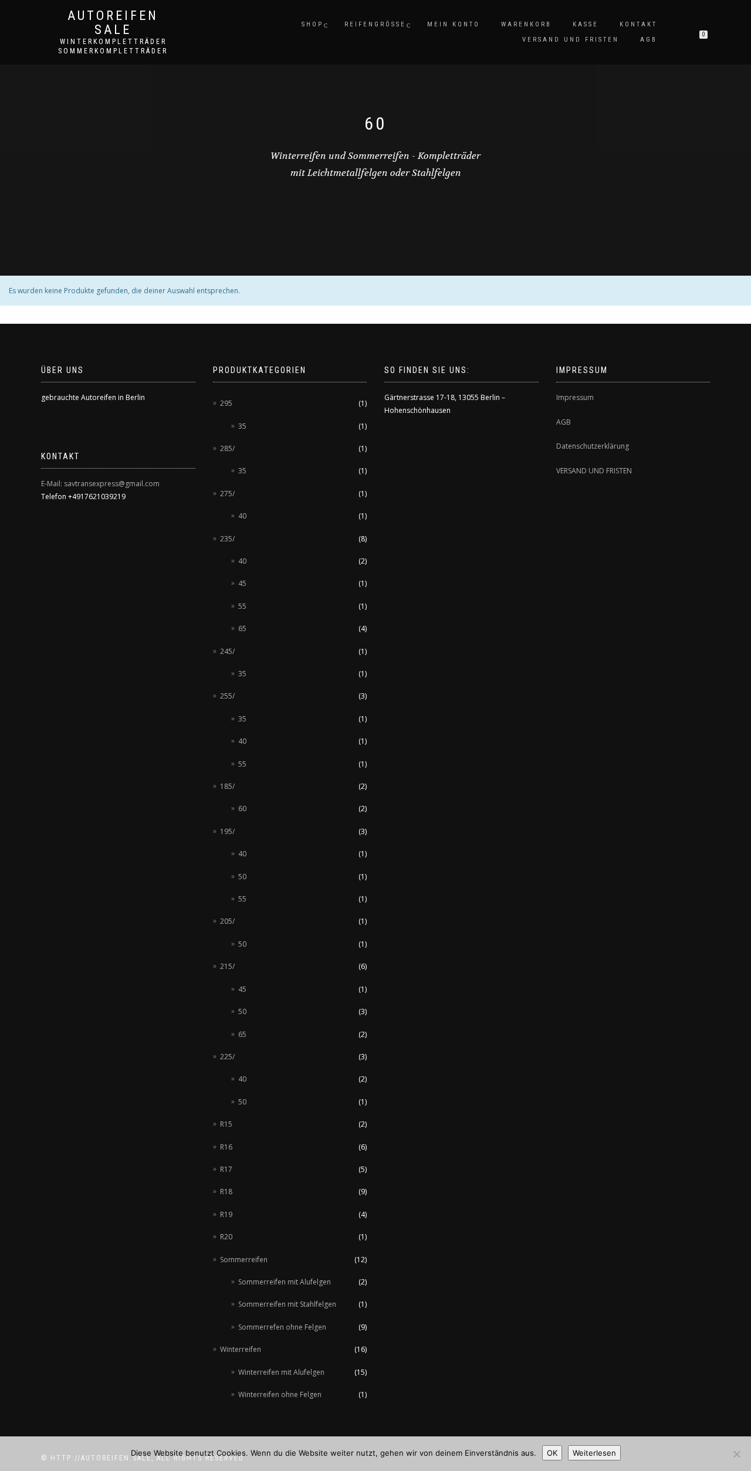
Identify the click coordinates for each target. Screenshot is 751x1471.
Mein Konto (453, 24)
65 (242, 628)
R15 (226, 1124)
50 (242, 877)
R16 (226, 1147)
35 (242, 426)
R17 (226, 1169)
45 (242, 583)
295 (226, 403)
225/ (227, 1057)
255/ (227, 696)
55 (242, 606)
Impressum (575, 397)
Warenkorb (526, 24)
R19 (226, 1214)
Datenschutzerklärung (592, 446)
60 (242, 809)
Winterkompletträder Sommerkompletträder (113, 46)
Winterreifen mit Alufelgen (281, 1372)
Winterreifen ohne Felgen (280, 1394)
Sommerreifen (244, 1260)
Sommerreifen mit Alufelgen (284, 1282)
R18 (226, 1192)
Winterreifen (240, 1349)
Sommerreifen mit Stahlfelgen (287, 1304)
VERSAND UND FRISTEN (594, 471)
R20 (226, 1237)
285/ (227, 448)
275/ (227, 494)
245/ (227, 651)
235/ (227, 539)
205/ (227, 921)
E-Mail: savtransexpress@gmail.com (100, 484)
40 (242, 516)
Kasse (585, 24)
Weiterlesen (594, 1453)
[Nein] (736, 1454)
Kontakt (638, 24)
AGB (648, 39)
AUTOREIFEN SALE (112, 23)
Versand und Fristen (570, 39)
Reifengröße (375, 24)
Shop (312, 24)
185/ (227, 786)
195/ (227, 831)
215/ (227, 966)
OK (552, 1453)
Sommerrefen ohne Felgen (282, 1327)
